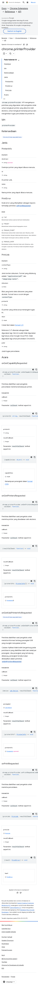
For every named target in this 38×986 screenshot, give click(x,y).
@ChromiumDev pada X (9, 959)
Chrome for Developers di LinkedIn (13, 965)
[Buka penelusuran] (23, 2)
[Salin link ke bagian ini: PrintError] (13, 198)
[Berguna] (23, 44)
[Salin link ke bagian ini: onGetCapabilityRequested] (29, 363)
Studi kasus (5, 944)
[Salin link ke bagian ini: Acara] (10, 357)
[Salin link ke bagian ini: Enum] (7, 211)
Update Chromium (8, 940)
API (19, 11)
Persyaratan (5, 976)
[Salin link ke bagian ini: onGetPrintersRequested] (27, 496)
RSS (3, 968)
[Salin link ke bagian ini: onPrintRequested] (21, 764)
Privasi (13, 976)
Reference (10, 11)
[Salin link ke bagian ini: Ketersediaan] (18, 131)
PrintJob (7, 833)
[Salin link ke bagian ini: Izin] (7, 120)
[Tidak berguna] (26, 44)
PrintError (10, 877)
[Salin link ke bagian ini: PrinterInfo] (14, 149)
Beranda (4, 38)
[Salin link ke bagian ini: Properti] (9, 154)
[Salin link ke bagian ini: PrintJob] (11, 255)
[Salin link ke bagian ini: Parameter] (11, 393)
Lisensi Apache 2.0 (15, 907)
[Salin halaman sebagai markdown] (10, 53)
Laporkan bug (6, 928)
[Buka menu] (3, 2)
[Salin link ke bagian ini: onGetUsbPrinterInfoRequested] (34, 613)
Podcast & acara (7, 950)
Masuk (33, 2)
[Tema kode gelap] (33, 369)
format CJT (19, 325)
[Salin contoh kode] (36, 369)
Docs (4, 8)
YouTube (4, 962)
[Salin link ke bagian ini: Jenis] (9, 143)
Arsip (3, 947)
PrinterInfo (10, 600)
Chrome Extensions (19, 8)
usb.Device (8, 707)
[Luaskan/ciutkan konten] (18, 60)
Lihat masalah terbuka (9, 932)
